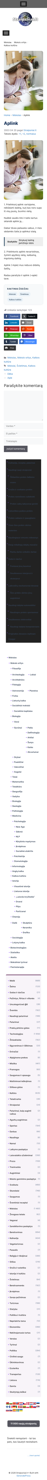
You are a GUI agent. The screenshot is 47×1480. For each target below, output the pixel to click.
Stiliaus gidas (16, 1087)
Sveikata (14, 1185)
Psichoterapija (17, 967)
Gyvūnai (18, 727)
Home (7, 115)
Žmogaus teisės (17, 1214)
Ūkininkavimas (17, 1362)
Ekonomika (15, 1327)
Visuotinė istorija (22, 886)
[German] (14, 1406)
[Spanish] (14, 1410)
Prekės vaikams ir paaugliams (21, 518)
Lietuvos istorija (21, 891)
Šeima (13, 986)
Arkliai (31, 737)
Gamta (13, 1386)
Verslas (13, 1338)
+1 (20, 134)
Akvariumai (33, 752)
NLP (18, 836)
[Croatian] (21, 1403)
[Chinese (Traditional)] (17, 1403)
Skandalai (14, 1190)
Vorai (16, 722)
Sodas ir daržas (17, 992)
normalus (31, 134)
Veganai (13, 1220)
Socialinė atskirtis (24, 851)
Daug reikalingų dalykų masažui (22, 545)
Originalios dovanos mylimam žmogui (22, 636)
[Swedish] (17, 1410)
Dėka (10, 374)
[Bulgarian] (11, 1403)
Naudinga (14, 1137)
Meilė (12, 980)
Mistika (13, 1063)
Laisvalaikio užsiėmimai (21, 1155)
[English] (34, 1403)
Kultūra (13, 1093)
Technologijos (16, 1034)
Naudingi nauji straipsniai (20, 470)
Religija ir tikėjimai (18, 1256)
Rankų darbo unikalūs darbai (23, 552)
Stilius (13, 1262)
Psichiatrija (19, 856)
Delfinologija (34, 732)
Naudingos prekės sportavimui (24, 612)
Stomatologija (21, 861)
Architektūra (18, 680)
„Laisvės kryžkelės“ (25, 897)
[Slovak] (7, 1410)
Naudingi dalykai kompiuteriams (24, 627)
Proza (12, 1161)
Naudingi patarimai (19, 1016)
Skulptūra (27, 923)
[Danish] (28, 1403)
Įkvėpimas (21, 846)
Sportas (13, 1125)
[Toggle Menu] (23, 4)
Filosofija (16, 668)
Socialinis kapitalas (23, 711)
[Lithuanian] (24, 1406)
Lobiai (33, 674)
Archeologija (18, 674)
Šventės (13, 1010)
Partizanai (21, 911)
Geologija (16, 806)
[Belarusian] (7, 1403)
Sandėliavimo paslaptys (21, 1226)
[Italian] (17, 1406)
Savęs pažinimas (18, 1297)
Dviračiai (14, 1051)
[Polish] (28, 1406)
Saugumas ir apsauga (20, 1075)
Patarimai (14, 1022)
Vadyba (16, 796)
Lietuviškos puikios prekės (20, 511)
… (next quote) (34, 1455)
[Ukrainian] (21, 1410)
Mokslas (7, 42)
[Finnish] (7, 1406)
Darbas (13, 1131)
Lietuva (13, 1380)
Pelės (30, 727)
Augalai (17, 772)
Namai (13, 1143)
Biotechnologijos (18, 947)
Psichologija (20, 821)
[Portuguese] (31, 1406)
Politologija (17, 811)
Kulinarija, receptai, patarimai (21, 463)
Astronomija (18, 690)
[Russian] (34, 1406)
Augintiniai (15, 1173)
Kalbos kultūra (10, 45)
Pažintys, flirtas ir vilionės (22, 998)
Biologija (16, 716)
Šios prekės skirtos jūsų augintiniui (21, 595)
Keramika (27, 927)
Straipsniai (15, 1105)
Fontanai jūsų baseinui (20, 566)
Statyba (13, 1309)
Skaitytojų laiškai (18, 1392)
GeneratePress (24, 1475)
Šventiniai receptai (19, 1202)
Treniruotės (15, 1167)
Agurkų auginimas (18, 1120)
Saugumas (15, 1196)
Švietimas (24, 294)
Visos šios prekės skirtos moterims (19, 528)
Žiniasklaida (15, 1040)
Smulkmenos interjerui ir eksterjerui (21, 576)
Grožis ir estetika (18, 1268)
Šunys (30, 742)
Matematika (18, 781)
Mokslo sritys (20, 42)
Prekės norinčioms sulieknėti (21, 497)
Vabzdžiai (19, 767)
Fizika (15, 696)
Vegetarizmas (16, 1244)
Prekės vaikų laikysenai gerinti (24, 504)
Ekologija (16, 801)
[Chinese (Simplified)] (14, 1403)
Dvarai (19, 901)
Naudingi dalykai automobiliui (21, 605)
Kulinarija (14, 1238)
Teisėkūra (17, 786)
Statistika (15, 952)
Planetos (34, 690)
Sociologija (17, 937)
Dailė (14, 923)
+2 (23, 134)
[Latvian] (21, 1406)
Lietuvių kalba (19, 700)
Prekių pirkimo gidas (19, 1028)
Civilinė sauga (16, 1356)
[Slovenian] (11, 1410)
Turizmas (14, 1303)
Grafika (26, 932)
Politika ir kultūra (18, 1315)
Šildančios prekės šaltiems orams (22, 480)
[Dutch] (31, 1403)
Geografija (17, 791)
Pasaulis (14, 1250)
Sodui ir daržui (15, 559)
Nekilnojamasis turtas (20, 1333)
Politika (13, 1350)
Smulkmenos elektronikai (19, 619)
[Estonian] (38, 1403)
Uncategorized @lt (19, 1004)
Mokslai (12, 294)
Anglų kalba (18, 871)
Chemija (16, 917)
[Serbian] (38, 1406)
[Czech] (24, 1403)
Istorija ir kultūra (17, 1273)
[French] (11, 1406)
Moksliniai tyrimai (18, 962)
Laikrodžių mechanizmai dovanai (23, 586)
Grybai (17, 757)
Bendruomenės (17, 1285)
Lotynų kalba (18, 942)
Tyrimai (13, 1344)
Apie (9, 378)
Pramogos (14, 1069)
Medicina (16, 816)
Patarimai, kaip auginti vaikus (20, 1112)
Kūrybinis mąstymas (25, 841)
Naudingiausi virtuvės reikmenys (23, 537)
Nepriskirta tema (18, 1321)
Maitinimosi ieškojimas (20, 1081)
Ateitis (13, 957)
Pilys (18, 906)
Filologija (16, 684)
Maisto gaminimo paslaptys (23, 1179)
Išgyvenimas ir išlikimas (21, 1045)
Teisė (14, 777)
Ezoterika (14, 1368)
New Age (20, 827)
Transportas (15, 1374)
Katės (30, 747)
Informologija (18, 866)
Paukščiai (18, 762)
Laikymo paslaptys (19, 1149)
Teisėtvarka (15, 1099)
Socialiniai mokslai (21, 705)
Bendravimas (16, 1232)
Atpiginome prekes (19, 1057)
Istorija (15, 881)
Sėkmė (19, 831)
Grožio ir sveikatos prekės (20, 489)
